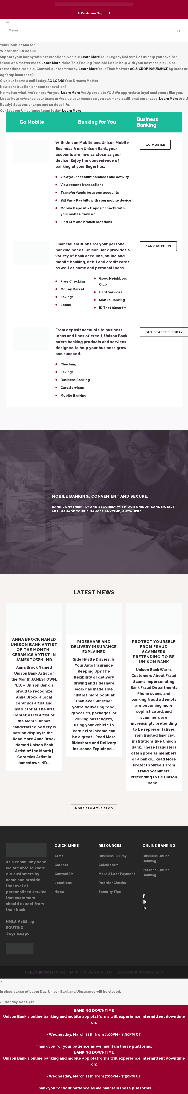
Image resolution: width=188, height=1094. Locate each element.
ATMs (59, 856)
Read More (34, 751)
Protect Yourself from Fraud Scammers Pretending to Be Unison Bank (154, 651)
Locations (63, 883)
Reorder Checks (112, 883)
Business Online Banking (156, 858)
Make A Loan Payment (117, 874)
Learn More (90, 57)
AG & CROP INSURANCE (149, 69)
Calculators (109, 865)
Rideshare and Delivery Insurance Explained (94, 646)
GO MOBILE (155, 144)
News (59, 892)
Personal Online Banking (156, 872)
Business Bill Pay (113, 856)
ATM (72, 222)
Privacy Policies (98, 972)
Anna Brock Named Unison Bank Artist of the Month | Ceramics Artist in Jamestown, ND (34, 649)
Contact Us (64, 874)
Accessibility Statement (140, 972)
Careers (61, 865)
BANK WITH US (158, 246)
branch (89, 222)
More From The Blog (94, 808)
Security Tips (110, 892)
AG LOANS (55, 81)
